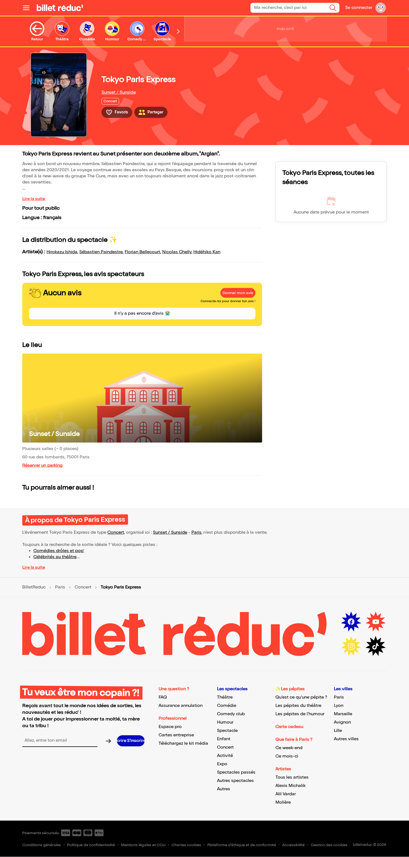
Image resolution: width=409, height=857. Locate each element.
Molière (283, 802)
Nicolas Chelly (176, 252)
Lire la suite (33, 199)
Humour (225, 722)
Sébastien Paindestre (101, 252)
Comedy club (231, 714)
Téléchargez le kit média (183, 743)
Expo (222, 764)
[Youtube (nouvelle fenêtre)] (375, 622)
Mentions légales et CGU (143, 845)
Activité (225, 755)
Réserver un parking (42, 465)
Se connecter (358, 7)
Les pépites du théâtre (298, 705)
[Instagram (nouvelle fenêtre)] (351, 646)
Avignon (342, 722)
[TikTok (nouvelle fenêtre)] (375, 646)
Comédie (226, 705)
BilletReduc (34, 587)
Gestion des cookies (329, 845)
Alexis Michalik (290, 785)
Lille (338, 730)
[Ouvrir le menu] (28, 8)
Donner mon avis (238, 292)
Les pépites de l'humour (299, 714)
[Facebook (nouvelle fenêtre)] (351, 622)
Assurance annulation (181, 705)
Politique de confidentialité (91, 845)
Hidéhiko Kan (206, 252)
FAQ (163, 697)
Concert (115, 532)
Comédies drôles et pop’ (58, 550)
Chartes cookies (186, 845)
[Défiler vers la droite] (178, 31)
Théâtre (225, 697)
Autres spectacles (235, 780)
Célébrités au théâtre (55, 557)
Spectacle (227, 730)
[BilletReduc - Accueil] (60, 7)
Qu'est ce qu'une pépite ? (301, 697)
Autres (223, 789)
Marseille (343, 714)
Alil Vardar (285, 794)
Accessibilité (293, 845)
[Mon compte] (380, 8)
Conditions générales (41, 845)
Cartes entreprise (176, 735)
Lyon (338, 705)
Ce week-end (288, 748)
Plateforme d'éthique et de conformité (241, 845)
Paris (196, 532)
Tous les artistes (292, 777)
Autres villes (346, 739)
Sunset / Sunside (119, 92)
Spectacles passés (236, 772)
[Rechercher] (332, 7)
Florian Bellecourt (142, 252)
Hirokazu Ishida (61, 252)
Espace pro (170, 726)
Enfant (223, 739)
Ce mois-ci (286, 756)
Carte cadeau (289, 726)
